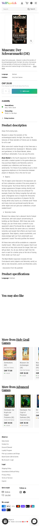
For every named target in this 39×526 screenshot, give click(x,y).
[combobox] (19, 9)
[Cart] (26, 3)
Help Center (5, 441)
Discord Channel (7, 447)
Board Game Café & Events (10, 457)
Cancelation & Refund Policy (10, 472)
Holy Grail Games (17, 77)
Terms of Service (7, 478)
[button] (34, 521)
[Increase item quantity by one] (9, 91)
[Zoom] (31, 41)
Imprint (4, 481)
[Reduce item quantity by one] (3, 91)
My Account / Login (8, 460)
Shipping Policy (6, 468)
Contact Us (5, 444)
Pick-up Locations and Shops (11, 454)
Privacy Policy (6, 475)
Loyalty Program (7, 450)
